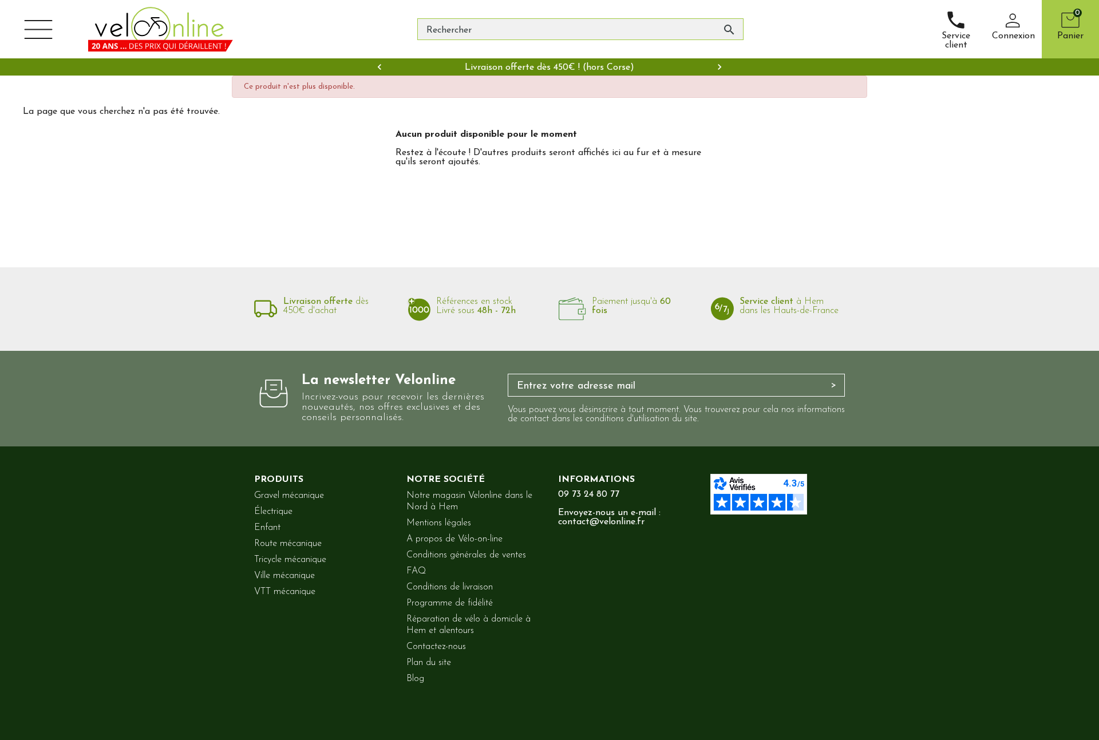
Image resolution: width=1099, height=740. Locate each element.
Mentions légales (438, 523)
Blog (415, 678)
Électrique (273, 511)
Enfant (267, 527)
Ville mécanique (284, 575)
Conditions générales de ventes (466, 555)
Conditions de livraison (449, 587)
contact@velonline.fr (601, 522)
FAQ (416, 571)
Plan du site (428, 662)
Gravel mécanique (289, 495)
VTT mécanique (284, 591)
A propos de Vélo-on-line (454, 539)
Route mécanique (288, 543)
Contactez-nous (436, 646)
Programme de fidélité (449, 603)
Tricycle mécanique (290, 559)
